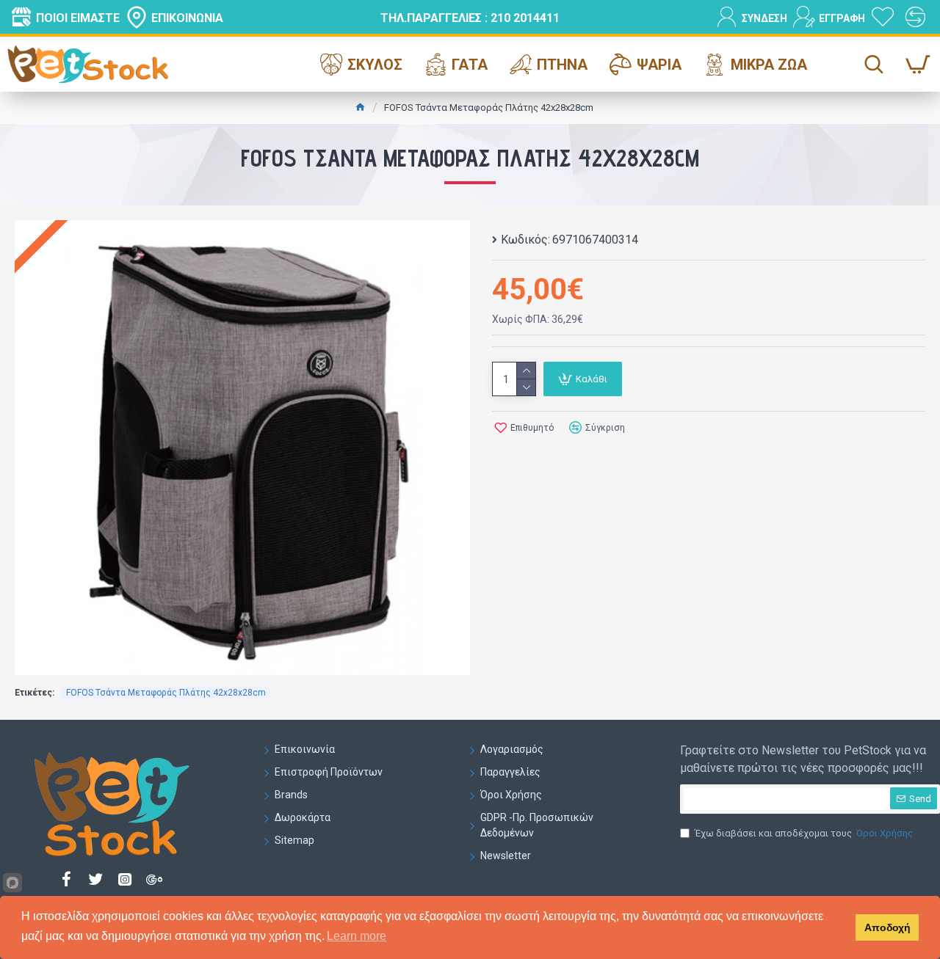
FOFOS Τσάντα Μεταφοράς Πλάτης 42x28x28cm (166, 693)
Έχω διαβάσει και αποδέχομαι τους (804, 833)
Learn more (356, 936)
